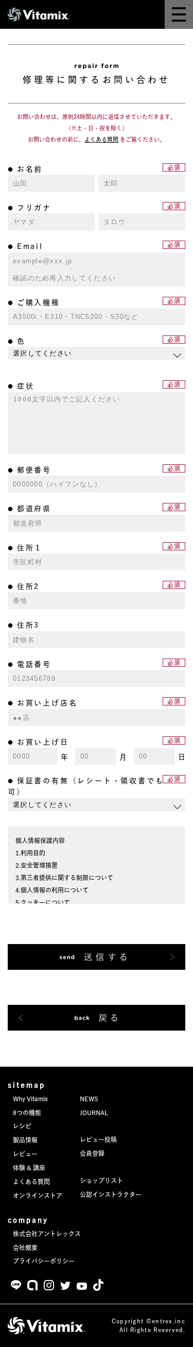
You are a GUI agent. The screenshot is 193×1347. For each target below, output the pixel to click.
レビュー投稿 (98, 1139)
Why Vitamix (30, 1099)
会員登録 (92, 1153)
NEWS (89, 1099)
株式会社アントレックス (47, 1234)
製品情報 (25, 1140)
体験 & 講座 (29, 1168)
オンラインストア (37, 1195)
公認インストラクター (111, 1194)
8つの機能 (27, 1112)
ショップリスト (101, 1180)
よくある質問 (31, 1181)
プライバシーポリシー (44, 1261)
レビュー (25, 1154)
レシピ (22, 1126)
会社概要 (25, 1247)
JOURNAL (94, 1112)
